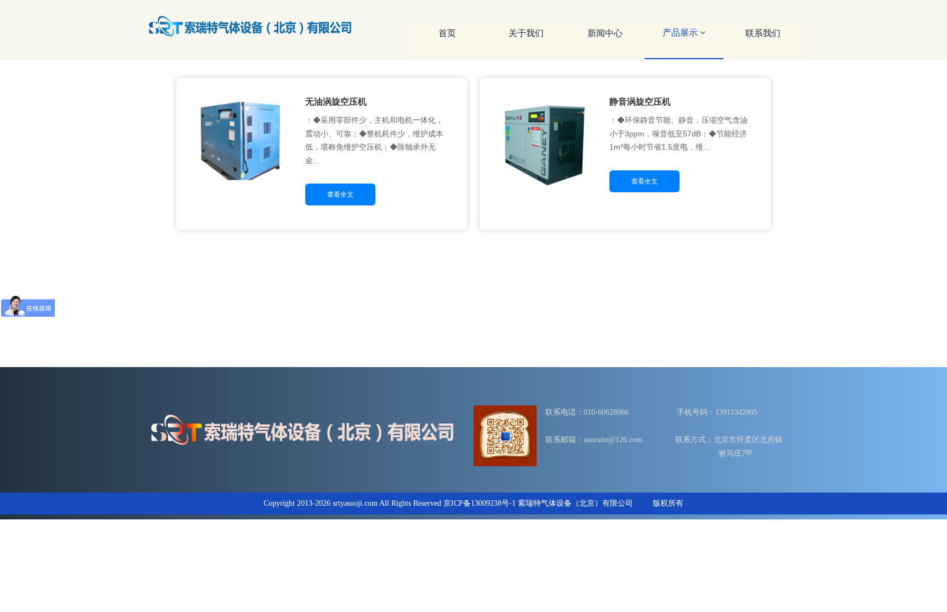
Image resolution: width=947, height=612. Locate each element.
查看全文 (340, 194)
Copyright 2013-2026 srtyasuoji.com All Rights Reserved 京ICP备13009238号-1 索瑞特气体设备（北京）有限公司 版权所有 (473, 503)
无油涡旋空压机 (336, 101)
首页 (447, 33)
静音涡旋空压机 (640, 101)
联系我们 (762, 33)
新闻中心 (605, 33)
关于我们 (526, 33)
